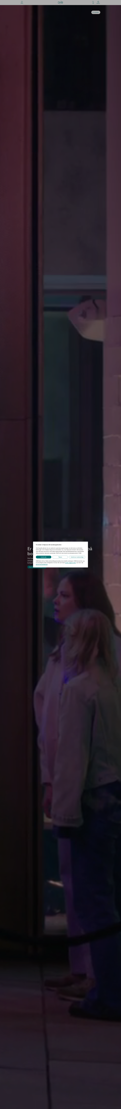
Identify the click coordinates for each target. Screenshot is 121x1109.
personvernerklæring (41, 564)
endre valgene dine (70, 562)
